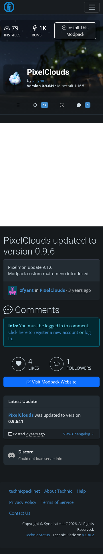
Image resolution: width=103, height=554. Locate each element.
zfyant (39, 80)
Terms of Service (57, 502)
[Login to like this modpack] (18, 364)
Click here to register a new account (43, 332)
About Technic (58, 491)
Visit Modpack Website (53, 382)
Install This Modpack (77, 31)
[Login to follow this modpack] (57, 364)
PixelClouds (52, 290)
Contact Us (19, 513)
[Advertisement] (51, 174)
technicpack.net (24, 491)
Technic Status (37, 534)
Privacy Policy (22, 502)
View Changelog (77, 434)
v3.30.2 (88, 534)
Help (81, 491)
